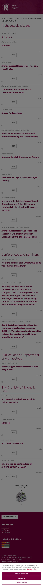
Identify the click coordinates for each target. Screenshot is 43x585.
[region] (21, 574)
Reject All (21, 578)
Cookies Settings (21, 582)
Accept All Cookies (21, 573)
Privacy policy (32, 569)
